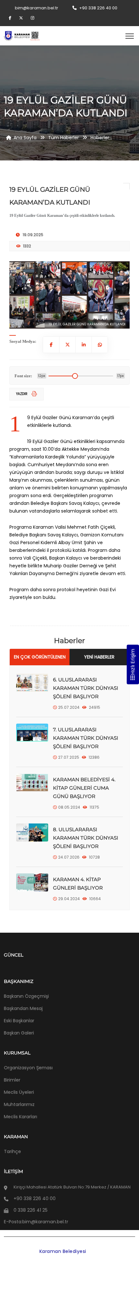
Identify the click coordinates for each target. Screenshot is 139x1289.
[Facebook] (11, 18)
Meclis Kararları (20, 1116)
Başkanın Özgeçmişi (26, 996)
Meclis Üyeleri (19, 1092)
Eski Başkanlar (19, 1020)
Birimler (12, 1080)
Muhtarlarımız (19, 1104)
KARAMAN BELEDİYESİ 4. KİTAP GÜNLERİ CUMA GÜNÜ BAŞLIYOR (84, 787)
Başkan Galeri (19, 1033)
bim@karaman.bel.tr (36, 8)
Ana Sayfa (25, 137)
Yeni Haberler (99, 657)
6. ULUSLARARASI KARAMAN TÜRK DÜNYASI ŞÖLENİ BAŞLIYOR (85, 688)
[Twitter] (22, 18)
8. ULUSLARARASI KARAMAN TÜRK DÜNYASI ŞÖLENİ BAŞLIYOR (85, 837)
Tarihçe (12, 1151)
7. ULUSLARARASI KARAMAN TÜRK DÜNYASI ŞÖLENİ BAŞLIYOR (85, 737)
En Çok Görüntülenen (40, 657)
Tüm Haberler (63, 137)
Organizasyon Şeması (28, 1067)
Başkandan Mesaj (23, 1008)
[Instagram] (32, 18)
